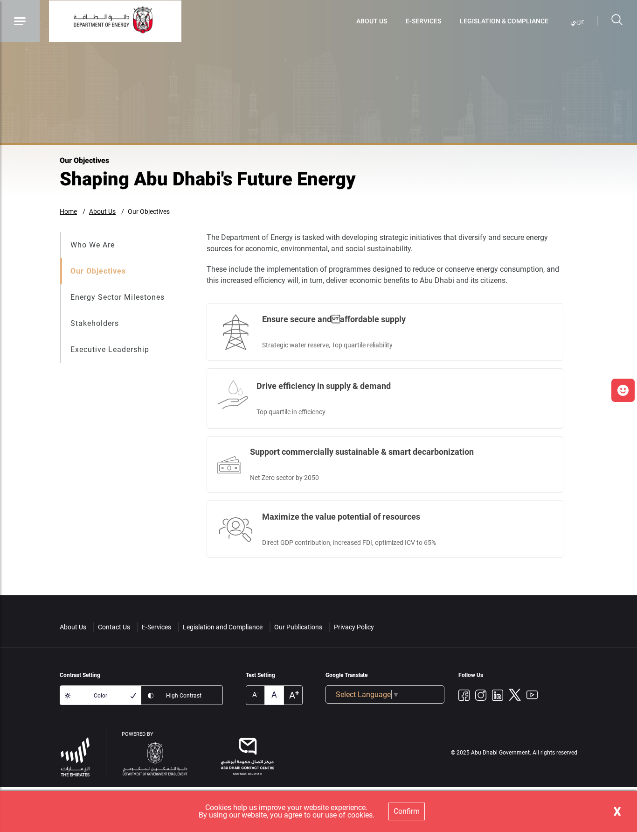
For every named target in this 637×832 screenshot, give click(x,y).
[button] (623, 390)
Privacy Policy (354, 627)
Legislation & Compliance (504, 21)
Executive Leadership (109, 349)
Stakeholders (94, 323)
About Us (371, 21)
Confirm (407, 811)
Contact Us (114, 627)
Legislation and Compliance (223, 627)
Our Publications (298, 627)
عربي (577, 21)
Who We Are (92, 244)
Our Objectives (149, 211)
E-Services (423, 21)
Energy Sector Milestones (117, 297)
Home (68, 211)
